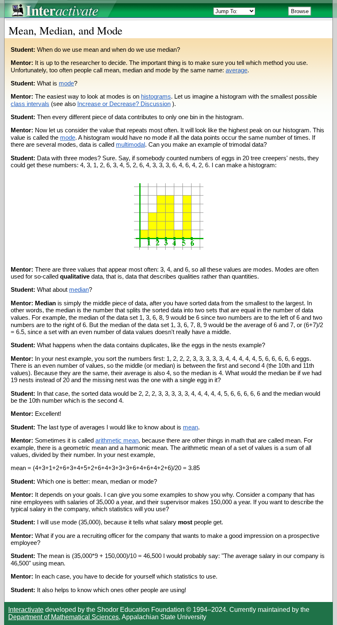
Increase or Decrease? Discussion (124, 104)
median (79, 289)
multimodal (130, 144)
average (236, 70)
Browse (300, 11)
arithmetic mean (116, 440)
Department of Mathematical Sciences (63, 616)
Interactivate (26, 609)
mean (190, 427)
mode (66, 83)
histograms (156, 96)
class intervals (30, 104)
